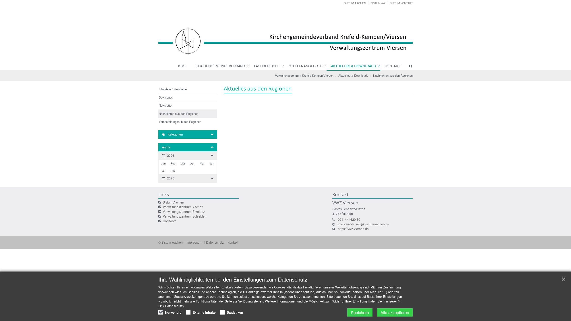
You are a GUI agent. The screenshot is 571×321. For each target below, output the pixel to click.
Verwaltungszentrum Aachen (183, 207)
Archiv (166, 147)
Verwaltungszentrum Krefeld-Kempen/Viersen (304, 75)
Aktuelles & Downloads (353, 66)
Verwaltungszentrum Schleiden (184, 216)
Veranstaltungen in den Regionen (180, 121)
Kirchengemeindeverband (220, 66)
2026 (170, 155)
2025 (170, 178)
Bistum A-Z (377, 3)
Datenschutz (215, 242)
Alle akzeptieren (395, 312)
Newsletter (165, 105)
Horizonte (169, 221)
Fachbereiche (267, 66)
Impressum (194, 242)
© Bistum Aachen (171, 242)
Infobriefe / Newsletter (173, 89)
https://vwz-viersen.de (353, 228)
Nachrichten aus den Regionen (393, 75)
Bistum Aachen (355, 3)
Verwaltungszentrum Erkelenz (184, 211)
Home (181, 66)
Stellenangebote (305, 66)
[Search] (409, 66)
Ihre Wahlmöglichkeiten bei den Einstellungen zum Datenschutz (232, 279)
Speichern (360, 312)
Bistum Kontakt (401, 3)
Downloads (166, 97)
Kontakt (392, 66)
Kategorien (175, 134)
